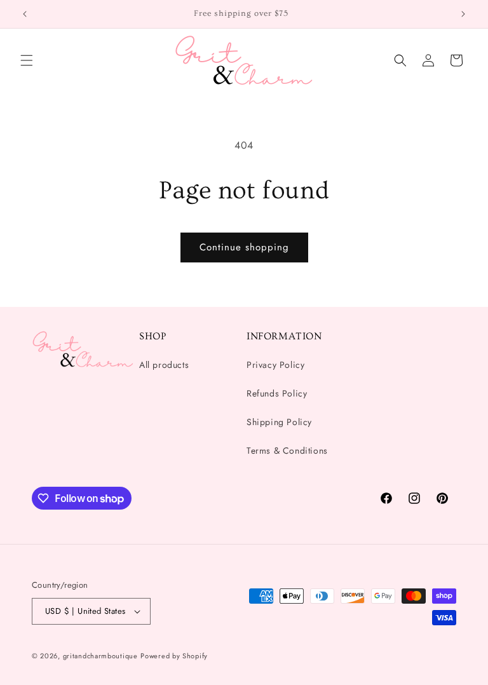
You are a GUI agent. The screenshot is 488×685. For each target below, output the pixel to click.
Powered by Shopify (174, 656)
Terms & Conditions (287, 450)
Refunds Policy (277, 393)
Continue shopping (244, 247)
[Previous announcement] (25, 14)
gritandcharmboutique (100, 656)
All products (164, 364)
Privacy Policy (275, 364)
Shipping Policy (279, 422)
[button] (27, 60)
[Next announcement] (463, 14)
